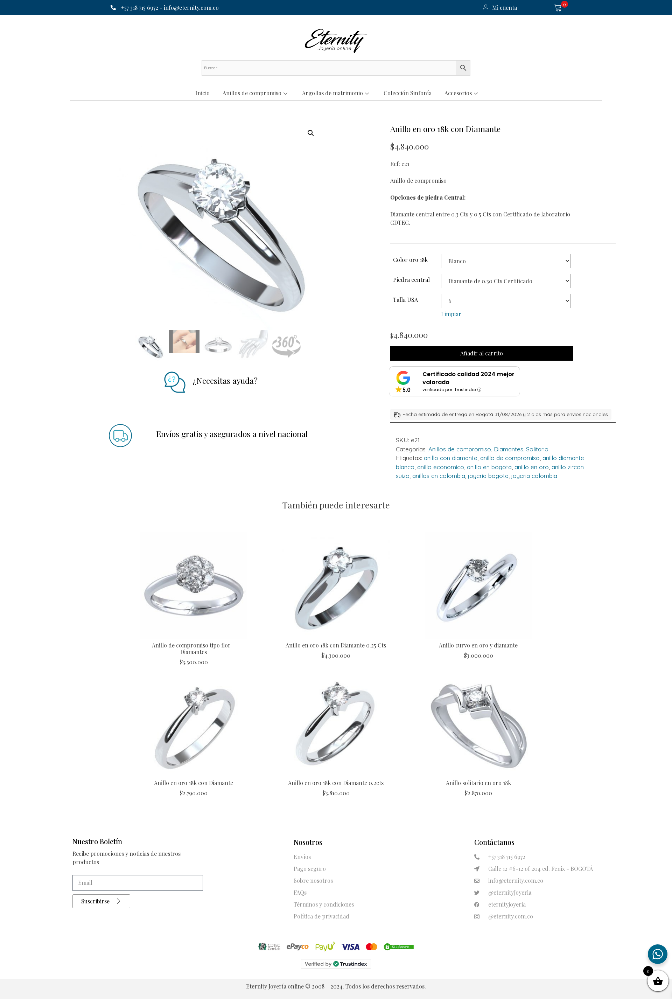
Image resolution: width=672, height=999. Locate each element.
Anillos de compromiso (252, 93)
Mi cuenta (504, 7)
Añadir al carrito (481, 353)
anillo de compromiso (510, 458)
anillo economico (440, 467)
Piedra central (411, 279)
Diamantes (508, 449)
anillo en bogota (489, 467)
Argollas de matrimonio (332, 93)
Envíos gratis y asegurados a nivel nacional (232, 433)
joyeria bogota (488, 475)
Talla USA (405, 299)
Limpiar (451, 314)
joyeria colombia (534, 475)
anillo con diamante (450, 458)
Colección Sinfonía (408, 93)
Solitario (537, 449)
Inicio (202, 93)
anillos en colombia (438, 475)
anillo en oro (531, 467)
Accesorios (458, 93)
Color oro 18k (410, 259)
